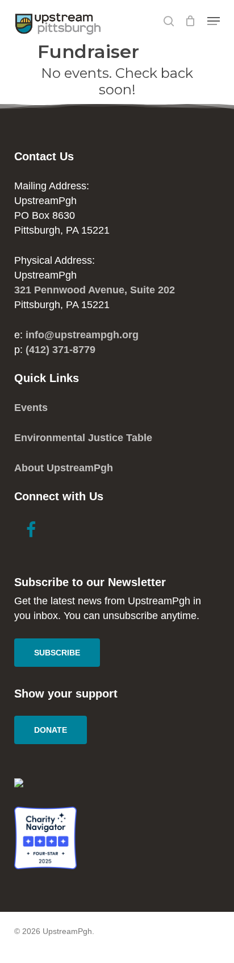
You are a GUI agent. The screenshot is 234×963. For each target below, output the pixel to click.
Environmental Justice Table (83, 437)
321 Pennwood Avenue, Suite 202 (94, 290)
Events (31, 407)
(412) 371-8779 (60, 349)
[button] (213, 21)
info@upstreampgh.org (82, 335)
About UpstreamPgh (63, 468)
